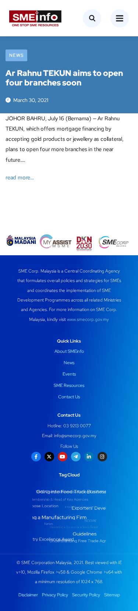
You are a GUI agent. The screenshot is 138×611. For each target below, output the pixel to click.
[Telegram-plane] (76, 456)
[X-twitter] (49, 456)
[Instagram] (102, 456)
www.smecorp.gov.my (88, 319)
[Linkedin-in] (89, 456)
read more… (20, 177)
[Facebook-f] (36, 456)
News (16, 55)
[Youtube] (62, 456)
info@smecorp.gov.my (75, 436)
